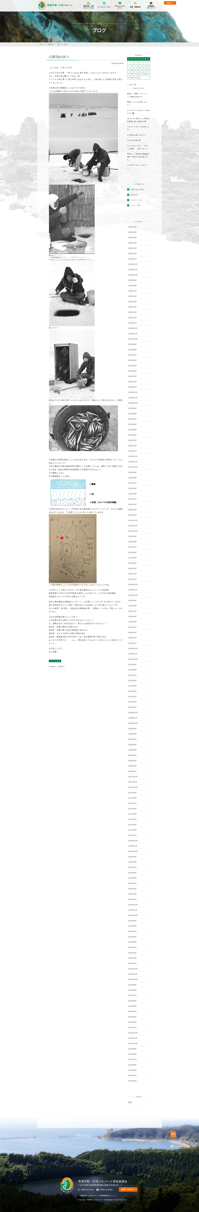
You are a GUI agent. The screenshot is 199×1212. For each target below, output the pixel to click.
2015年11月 (133, 910)
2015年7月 (132, 931)
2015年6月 (132, 937)
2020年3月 (132, 632)
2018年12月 (133, 712)
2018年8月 (132, 734)
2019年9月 (132, 664)
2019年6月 (132, 680)
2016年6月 (132, 873)
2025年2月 (132, 318)
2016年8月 (132, 862)
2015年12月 (133, 905)
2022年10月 (133, 467)
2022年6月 (132, 488)
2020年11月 (133, 590)
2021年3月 (132, 568)
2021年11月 (133, 526)
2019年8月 (132, 670)
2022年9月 (132, 472)
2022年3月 (132, 504)
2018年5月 (132, 750)
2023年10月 (133, 403)
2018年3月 (132, 761)
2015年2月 (132, 958)
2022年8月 (132, 478)
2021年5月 (132, 558)
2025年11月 (133, 270)
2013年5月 (132, 1070)
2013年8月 (132, 1054)
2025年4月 (132, 307)
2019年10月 (133, 659)
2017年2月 (132, 830)
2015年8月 (132, 926)
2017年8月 (132, 798)
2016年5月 (132, 878)
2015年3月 (132, 953)
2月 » (135, 84)
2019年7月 (132, 675)
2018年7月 (132, 739)
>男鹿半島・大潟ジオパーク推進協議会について (97, 1195)
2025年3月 (132, 312)
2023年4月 (132, 435)
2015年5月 (132, 942)
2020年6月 (132, 616)
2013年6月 (132, 1065)
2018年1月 (132, 771)
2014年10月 (133, 979)
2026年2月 (132, 253)
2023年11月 (133, 398)
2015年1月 (132, 963)
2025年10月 (133, 275)
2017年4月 (132, 819)
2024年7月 (132, 355)
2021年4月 (132, 563)
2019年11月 (133, 654)
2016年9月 (132, 857)
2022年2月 (132, 510)
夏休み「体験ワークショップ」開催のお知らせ (137, 95)
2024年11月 (133, 334)
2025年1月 (132, 323)
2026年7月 (132, 227)
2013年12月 (133, 1033)
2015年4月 (132, 947)
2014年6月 (132, 1001)
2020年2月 (132, 638)
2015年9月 (132, 921)
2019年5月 (132, 686)
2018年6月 (132, 745)
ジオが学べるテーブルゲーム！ (137, 166)
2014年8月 (132, 990)
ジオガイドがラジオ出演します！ (138, 128)
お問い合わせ (127, 1189)
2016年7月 (132, 867)
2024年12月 (133, 328)
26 (145, 74)
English (169, 3)
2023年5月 (132, 430)
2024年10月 (133, 339)
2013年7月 (132, 1059)
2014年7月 (132, 995)
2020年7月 (132, 611)
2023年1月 (132, 451)
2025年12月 (133, 264)
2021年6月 (132, 552)
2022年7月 (132, 483)
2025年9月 (132, 280)
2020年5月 (132, 622)
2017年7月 (132, 803)
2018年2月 (132, 766)
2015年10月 (133, 915)
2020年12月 (133, 584)
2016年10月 (133, 851)
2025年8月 (132, 286)
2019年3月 (132, 696)
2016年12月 (133, 841)
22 (132, 74)
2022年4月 (132, 499)
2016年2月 (132, 894)
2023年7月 (132, 419)
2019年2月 (132, 702)
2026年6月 (132, 232)
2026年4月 (132, 243)
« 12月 (129, 84)
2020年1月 (132, 643)
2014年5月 (132, 1006)
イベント (134, 205)
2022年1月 (132, 515)
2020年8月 (132, 606)
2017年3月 (132, 825)
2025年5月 (132, 302)
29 (132, 77)
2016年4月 (132, 883)
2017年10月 (133, 787)
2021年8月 (132, 542)
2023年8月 (132, 414)
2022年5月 (132, 494)
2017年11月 (133, 782)
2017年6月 (132, 809)
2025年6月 (132, 296)
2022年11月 (133, 462)
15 (132, 70)
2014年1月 (132, 1027)
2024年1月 (132, 387)
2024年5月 (132, 366)
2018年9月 (132, 729)
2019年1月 (132, 707)
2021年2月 (132, 574)
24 (138, 74)
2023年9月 (132, 408)
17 (138, 70)
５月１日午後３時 (134, 140)
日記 (132, 195)
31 (138, 77)
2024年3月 (132, 376)
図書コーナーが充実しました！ (137, 103)
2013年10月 (133, 1043)
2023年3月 (132, 440)
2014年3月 (132, 1017)
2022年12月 (133, 456)
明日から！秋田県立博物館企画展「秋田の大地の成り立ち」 (138, 157)
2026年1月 (132, 259)
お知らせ (61, 666)
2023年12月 (133, 392)
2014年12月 (133, 969)
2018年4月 (132, 755)
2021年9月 (132, 536)
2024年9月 (132, 344)
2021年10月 (133, 531)
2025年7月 (132, 291)
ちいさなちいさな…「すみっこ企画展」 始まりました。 (138, 147)
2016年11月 (133, 846)
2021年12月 (133, 520)
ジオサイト (135, 200)
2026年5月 (132, 237)
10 (138, 66)
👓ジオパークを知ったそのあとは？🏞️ (138, 111)
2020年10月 (133, 595)
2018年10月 (133, 723)
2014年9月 (132, 985)
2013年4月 (132, 1075)
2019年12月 (133, 648)
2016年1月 (132, 899)
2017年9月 (132, 793)
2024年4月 (132, 371)
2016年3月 (132, 889)
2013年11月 (133, 1038)
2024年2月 (132, 382)
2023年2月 (132, 446)
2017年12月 (133, 777)
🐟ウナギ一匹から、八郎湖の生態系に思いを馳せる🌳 (138, 120)
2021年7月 (132, 547)
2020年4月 (132, 627)
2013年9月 (132, 1049)
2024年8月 (132, 350)
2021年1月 (132, 579)
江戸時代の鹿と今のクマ (136, 135)
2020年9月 (132, 600)
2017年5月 (132, 814)
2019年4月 (132, 691)
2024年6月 (132, 360)
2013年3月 (132, 1081)
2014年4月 (132, 1011)
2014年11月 (133, 974)
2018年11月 (133, 718)
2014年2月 (132, 1022)
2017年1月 (132, 835)
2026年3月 (132, 248)
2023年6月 (132, 424)
